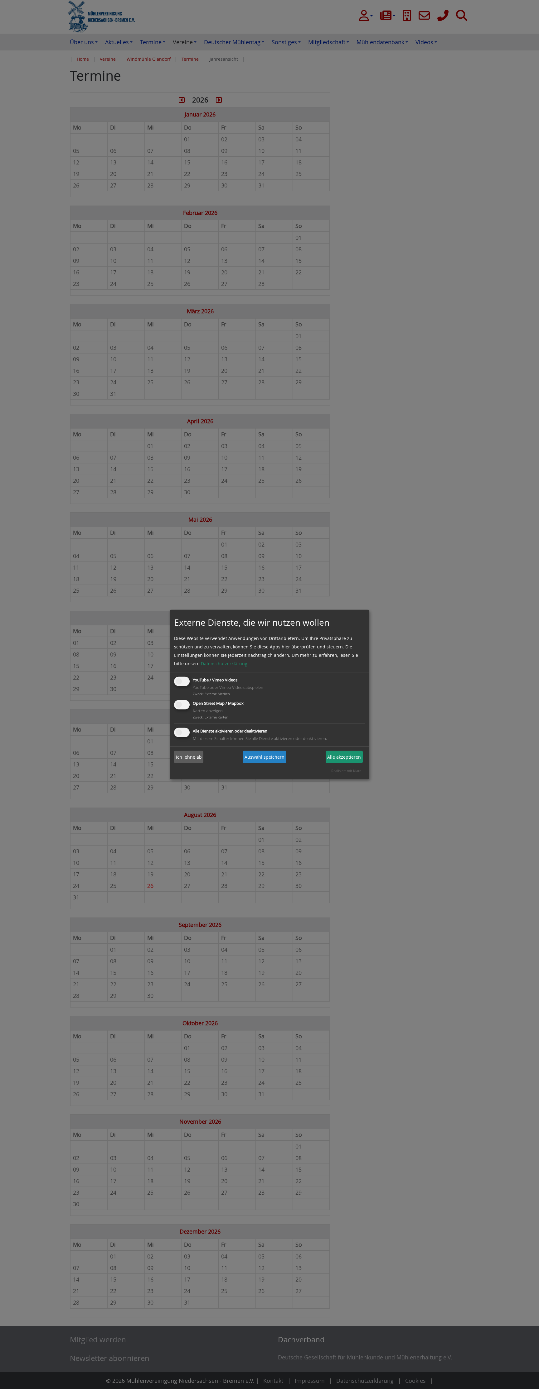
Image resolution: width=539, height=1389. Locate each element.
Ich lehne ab (189, 757)
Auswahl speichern (264, 757)
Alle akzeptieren (344, 757)
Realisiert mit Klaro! (346, 770)
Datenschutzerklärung (224, 663)
